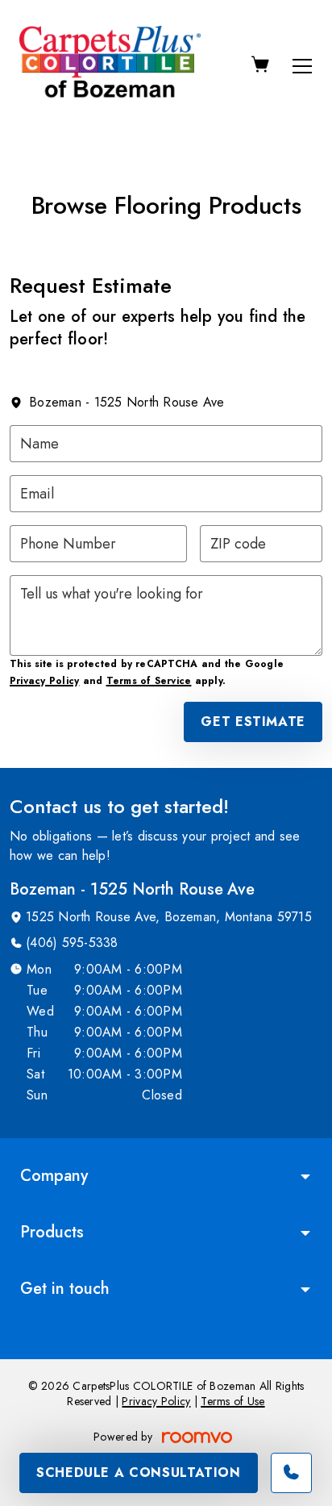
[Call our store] (291, 1473)
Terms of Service (149, 681)
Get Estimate (253, 721)
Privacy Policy (44, 681)
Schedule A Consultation (138, 1472)
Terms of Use (232, 1401)
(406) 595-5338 (72, 942)
